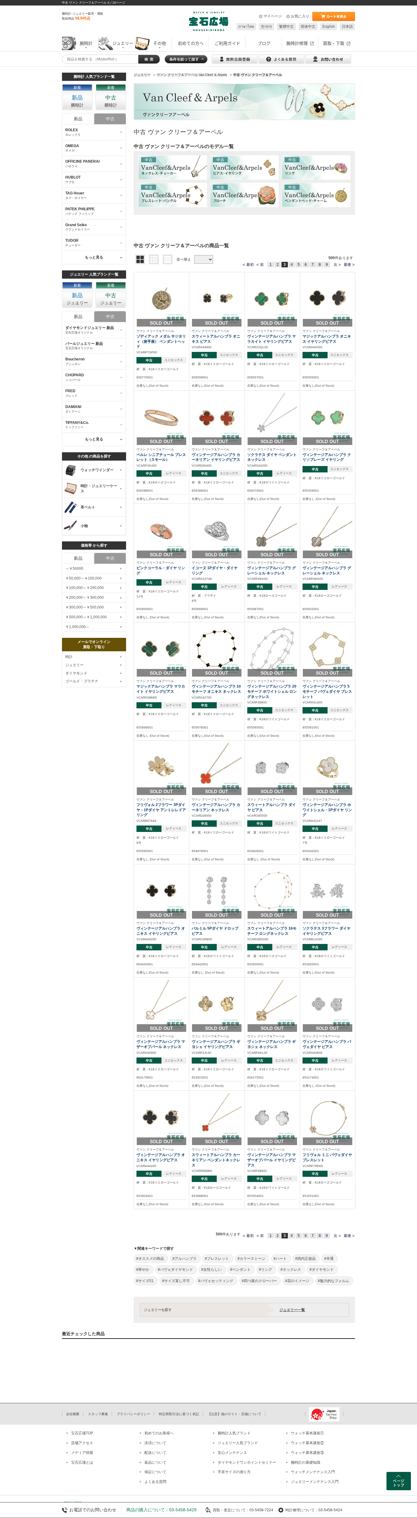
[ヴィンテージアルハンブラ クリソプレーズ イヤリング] (327, 417)
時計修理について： (301, 1510)
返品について (155, 1462)
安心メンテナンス (232, 1453)
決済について (155, 1443)
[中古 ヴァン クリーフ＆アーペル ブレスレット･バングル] (172, 195)
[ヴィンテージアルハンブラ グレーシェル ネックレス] (272, 531)
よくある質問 (155, 1482)
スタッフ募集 (98, 1414)
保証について (155, 1472)
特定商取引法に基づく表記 (179, 1414)
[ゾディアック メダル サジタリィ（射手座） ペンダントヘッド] (161, 299)
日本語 (347, 26)
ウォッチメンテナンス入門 (313, 1472)
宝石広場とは (82, 1462)
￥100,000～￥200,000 (84, 588)
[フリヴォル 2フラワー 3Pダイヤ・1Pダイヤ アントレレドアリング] (161, 767)
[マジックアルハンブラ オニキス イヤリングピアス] (327, 299)
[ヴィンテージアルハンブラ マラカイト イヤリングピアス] (272, 299)
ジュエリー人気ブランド (238, 1443)
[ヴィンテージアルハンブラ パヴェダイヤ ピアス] (327, 1004)
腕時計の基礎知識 (305, 1462)
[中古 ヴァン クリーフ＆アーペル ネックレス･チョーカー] (172, 167)
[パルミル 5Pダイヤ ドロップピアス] (216, 891)
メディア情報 (82, 1453)
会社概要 (72, 1414)
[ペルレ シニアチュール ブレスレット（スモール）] (161, 417)
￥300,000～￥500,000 (84, 607)
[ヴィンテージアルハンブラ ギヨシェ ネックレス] (272, 1004)
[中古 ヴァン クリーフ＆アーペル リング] (316, 167)
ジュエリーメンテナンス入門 (315, 1482)
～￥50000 (74, 568)
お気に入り (300, 16)
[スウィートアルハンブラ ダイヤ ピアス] (272, 767)
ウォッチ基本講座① (307, 1433)
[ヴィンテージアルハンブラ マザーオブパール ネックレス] (161, 1004)
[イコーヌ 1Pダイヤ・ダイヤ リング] (216, 531)
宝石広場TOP (82, 1433)
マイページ (272, 16)
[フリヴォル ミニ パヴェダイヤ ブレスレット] (327, 1117)
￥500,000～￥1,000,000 (86, 617)
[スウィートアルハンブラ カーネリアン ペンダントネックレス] (216, 1117)
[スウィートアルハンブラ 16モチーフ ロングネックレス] (272, 891)
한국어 (266, 26)
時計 (69, 657)
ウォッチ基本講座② (307, 1443)
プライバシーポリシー (133, 1414)
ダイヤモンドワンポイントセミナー (247, 1462)
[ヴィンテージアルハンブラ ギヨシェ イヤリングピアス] (216, 1004)
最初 (250, 264)
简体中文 (308, 26)
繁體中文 (286, 26)
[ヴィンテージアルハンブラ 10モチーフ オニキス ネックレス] (216, 649)
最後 (347, 264)
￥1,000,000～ (77, 627)
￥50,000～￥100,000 (83, 578)
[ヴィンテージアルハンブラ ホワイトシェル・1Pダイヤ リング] (327, 767)
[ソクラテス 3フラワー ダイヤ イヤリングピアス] (327, 891)
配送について (155, 1453)
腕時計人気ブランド (234, 1433)
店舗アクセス (82, 1443)
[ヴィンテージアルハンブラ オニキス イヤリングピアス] (161, 891)
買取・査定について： (231, 1510)
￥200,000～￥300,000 (84, 597)
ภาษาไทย (246, 26)
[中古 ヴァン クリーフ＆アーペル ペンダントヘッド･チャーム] (316, 195)
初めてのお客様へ (159, 1433)
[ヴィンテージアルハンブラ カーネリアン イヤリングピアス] (216, 417)
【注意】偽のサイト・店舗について (234, 1414)
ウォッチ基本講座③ (307, 1453)
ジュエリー (74, 665)
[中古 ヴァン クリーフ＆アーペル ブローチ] (244, 195)
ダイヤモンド (76, 673)
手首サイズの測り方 (234, 1472)
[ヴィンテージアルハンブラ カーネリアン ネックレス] (216, 767)
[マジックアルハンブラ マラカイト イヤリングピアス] (161, 649)
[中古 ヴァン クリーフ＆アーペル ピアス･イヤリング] (244, 167)
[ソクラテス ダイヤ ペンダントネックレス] (272, 417)
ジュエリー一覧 (292, 1310)
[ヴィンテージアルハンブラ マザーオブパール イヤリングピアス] (272, 1117)
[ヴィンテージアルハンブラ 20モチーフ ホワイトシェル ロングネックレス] (272, 649)
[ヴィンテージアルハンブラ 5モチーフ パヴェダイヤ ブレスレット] (327, 649)
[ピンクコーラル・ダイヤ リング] (161, 531)
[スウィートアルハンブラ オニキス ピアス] (216, 299)
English (328, 26)
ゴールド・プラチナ (81, 681)
